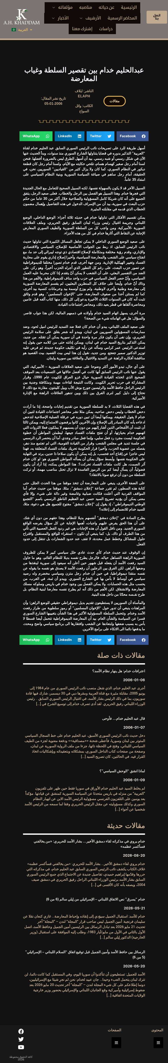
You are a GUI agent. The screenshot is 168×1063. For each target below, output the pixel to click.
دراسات (106, 29)
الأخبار (63, 18)
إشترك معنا (82, 29)
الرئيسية (129, 7)
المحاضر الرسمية (122, 18)
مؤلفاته (65, 7)
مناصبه (85, 7)
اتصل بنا (157, 16)
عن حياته (106, 7)
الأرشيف (93, 18)
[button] (114, 101)
